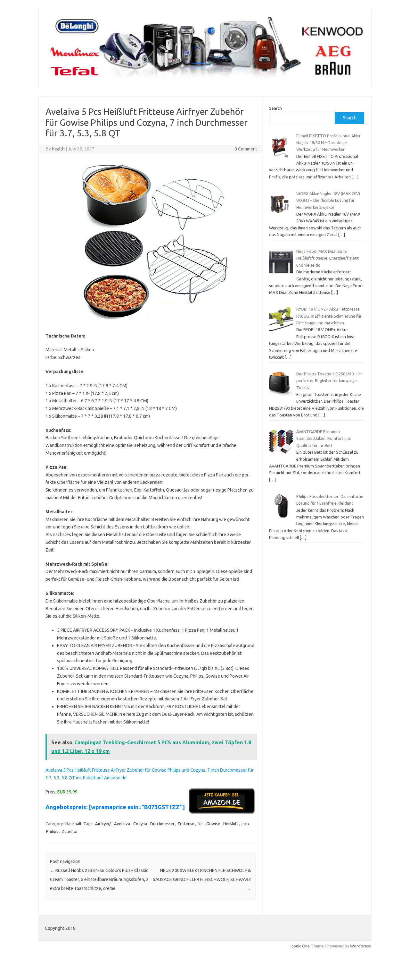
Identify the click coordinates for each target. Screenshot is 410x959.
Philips (52, 831)
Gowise (213, 823)
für (200, 823)
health (58, 148)
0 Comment (245, 148)
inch (245, 823)
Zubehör (70, 831)
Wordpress (360, 946)
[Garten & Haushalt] (205, 77)
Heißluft (230, 823)
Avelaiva (122, 823)
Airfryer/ (103, 823)
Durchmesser (162, 823)
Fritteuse (186, 823)
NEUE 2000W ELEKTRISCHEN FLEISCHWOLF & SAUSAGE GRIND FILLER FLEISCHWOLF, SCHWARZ (202, 879)
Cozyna (140, 823)
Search (275, 108)
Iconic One (300, 946)
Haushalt (73, 823)
